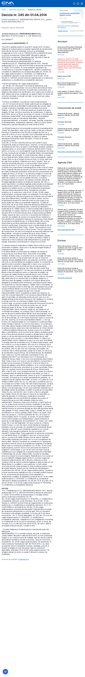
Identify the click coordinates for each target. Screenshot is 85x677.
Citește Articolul (63, 31)
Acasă (4, 10)
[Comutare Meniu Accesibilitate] (5, 672)
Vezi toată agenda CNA (66, 230)
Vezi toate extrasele (65, 278)
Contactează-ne (23, 559)
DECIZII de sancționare (17, 10)
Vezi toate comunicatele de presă (70, 152)
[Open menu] (81, 3)
